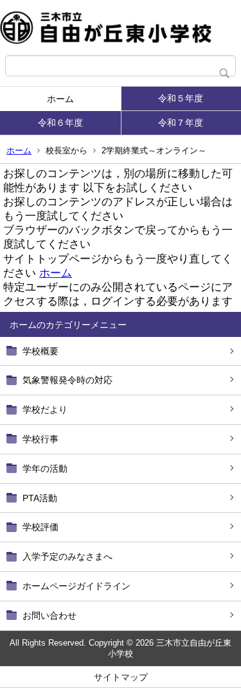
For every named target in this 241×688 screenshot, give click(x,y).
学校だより (44, 409)
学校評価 (40, 527)
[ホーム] (120, 28)
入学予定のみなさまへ (67, 556)
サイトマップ (121, 677)
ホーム (60, 99)
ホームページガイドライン (76, 586)
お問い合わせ (49, 615)
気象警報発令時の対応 (67, 380)
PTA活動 (39, 498)
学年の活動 (44, 468)
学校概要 (40, 351)
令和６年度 (60, 122)
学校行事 (40, 439)
